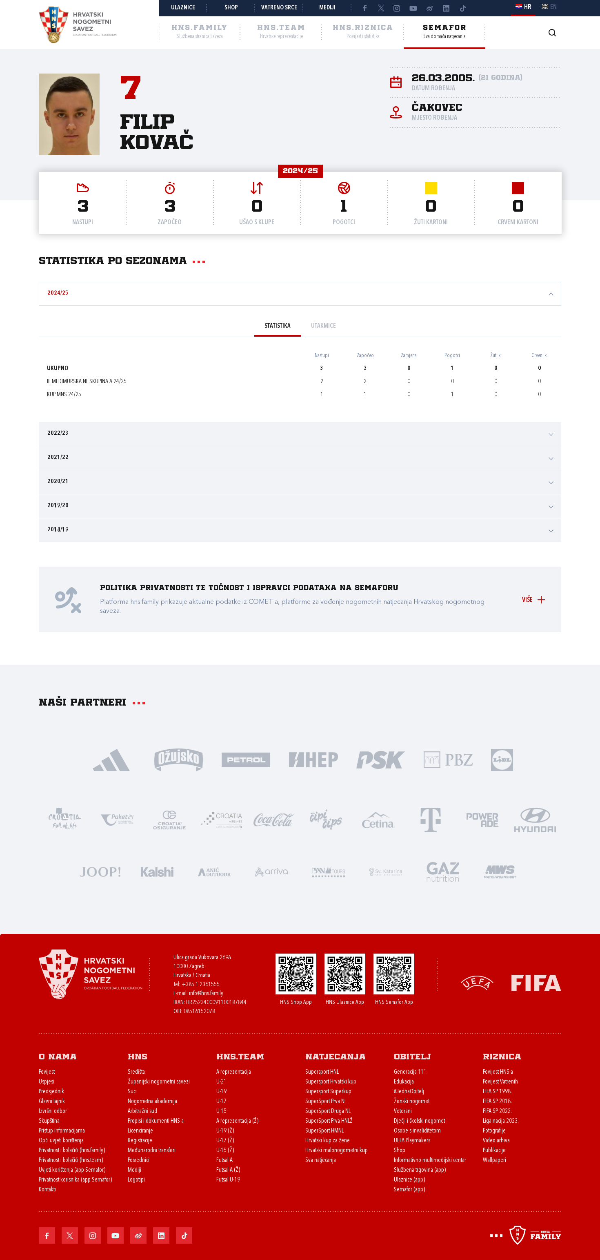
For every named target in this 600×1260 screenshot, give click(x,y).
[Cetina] (378, 819)
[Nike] (111, 759)
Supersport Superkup (328, 1092)
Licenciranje (140, 1131)
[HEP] (313, 759)
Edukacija (404, 1082)
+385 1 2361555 (201, 985)
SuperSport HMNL (324, 1131)
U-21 (221, 1082)
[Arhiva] (552, 32)
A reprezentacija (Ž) (237, 1121)
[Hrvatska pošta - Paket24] (117, 819)
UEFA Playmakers (412, 1141)
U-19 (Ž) (225, 1131)
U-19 (221, 1092)
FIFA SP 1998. (497, 1092)
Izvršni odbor (53, 1111)
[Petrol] (246, 759)
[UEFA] (477, 982)
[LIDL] (502, 759)
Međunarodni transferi (152, 1151)
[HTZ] (65, 819)
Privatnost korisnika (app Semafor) (75, 1180)
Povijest (47, 1072)
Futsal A (224, 1160)
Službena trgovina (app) (420, 1170)
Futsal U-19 (228, 1180)
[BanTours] (328, 871)
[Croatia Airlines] (222, 819)
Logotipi (136, 1180)
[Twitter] (381, 8)
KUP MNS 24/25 (64, 395)
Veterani (403, 1111)
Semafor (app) (409, 1190)
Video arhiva (496, 1141)
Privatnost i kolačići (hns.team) (71, 1160)
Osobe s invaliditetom (417, 1131)
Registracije (140, 1141)
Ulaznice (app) (409, 1180)
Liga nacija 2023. (501, 1121)
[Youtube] (413, 8)
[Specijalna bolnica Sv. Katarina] (385, 871)
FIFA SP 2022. (497, 1111)
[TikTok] (462, 8)
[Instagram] (397, 8)
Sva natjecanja (320, 1160)
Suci (132, 1092)
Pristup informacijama (62, 1131)
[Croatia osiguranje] (169, 819)
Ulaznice (183, 8)
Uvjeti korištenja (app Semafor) (72, 1170)
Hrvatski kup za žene (327, 1141)
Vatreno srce (279, 8)
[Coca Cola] (274, 819)
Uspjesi (46, 1082)
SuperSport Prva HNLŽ (329, 1121)
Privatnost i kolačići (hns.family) (72, 1151)
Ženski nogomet (411, 1102)
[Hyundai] (535, 819)
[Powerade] (483, 819)
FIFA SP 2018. (497, 1102)
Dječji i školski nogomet (419, 1121)
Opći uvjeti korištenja (61, 1141)
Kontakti (47, 1190)
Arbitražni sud (142, 1111)
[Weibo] (430, 8)
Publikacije (494, 1151)
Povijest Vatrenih (500, 1082)
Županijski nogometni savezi (159, 1082)
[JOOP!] (100, 871)
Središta (136, 1072)
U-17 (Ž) (225, 1141)
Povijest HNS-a (498, 1072)
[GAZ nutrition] (442, 871)
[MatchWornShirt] (500, 871)
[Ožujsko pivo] (178, 759)
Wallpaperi (494, 1160)
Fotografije (494, 1131)
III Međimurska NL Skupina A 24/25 (87, 382)
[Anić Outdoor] (214, 871)
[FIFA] (536, 982)
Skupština (49, 1121)
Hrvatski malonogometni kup (336, 1151)
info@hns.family (206, 994)
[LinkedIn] (446, 8)
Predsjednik (51, 1092)
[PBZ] (448, 759)
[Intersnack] (326, 819)
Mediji (327, 8)
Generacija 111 (410, 1072)
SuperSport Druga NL (328, 1111)
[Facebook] (364, 8)
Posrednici (138, 1160)
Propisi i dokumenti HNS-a (156, 1121)
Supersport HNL (322, 1072)
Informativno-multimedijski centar (430, 1160)
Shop (231, 8)
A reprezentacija (233, 1072)
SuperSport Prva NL (326, 1102)
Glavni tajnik (52, 1102)
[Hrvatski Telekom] (430, 819)
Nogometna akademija (152, 1102)
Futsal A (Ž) (228, 1170)
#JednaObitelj (409, 1092)
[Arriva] (271, 871)
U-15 (221, 1111)
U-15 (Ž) (225, 1151)
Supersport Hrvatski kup (330, 1082)
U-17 (221, 1102)
